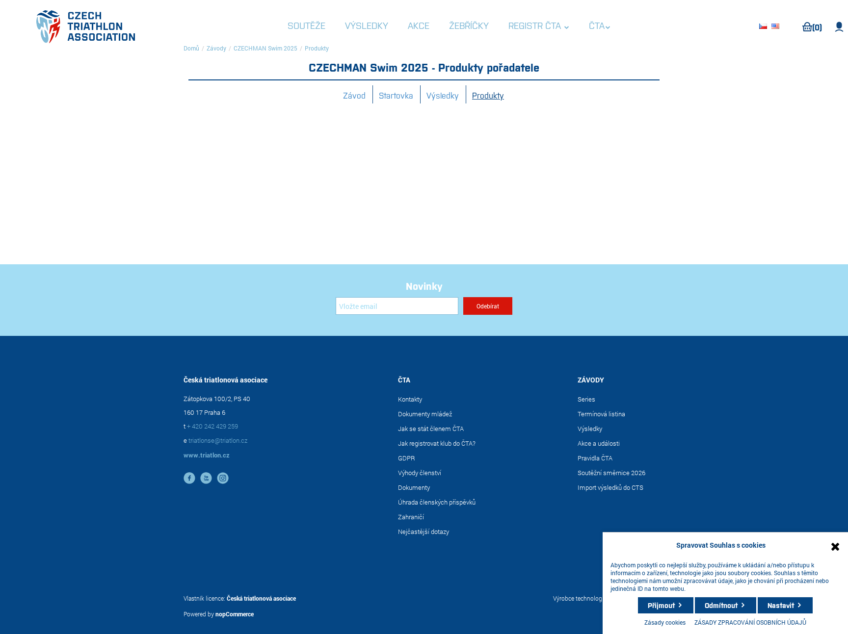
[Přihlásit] (839, 27)
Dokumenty (414, 487)
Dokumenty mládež (425, 413)
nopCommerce (234, 614)
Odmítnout (721, 605)
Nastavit (781, 605)
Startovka (396, 95)
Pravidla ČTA (595, 458)
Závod (354, 95)
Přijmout (661, 605)
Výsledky (442, 95)
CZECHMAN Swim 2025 (265, 48)
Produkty (488, 95)
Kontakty (410, 399)
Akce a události (599, 443)
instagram (223, 478)
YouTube (206, 478)
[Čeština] (764, 27)
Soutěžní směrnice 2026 (611, 472)
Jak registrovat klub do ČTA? (437, 443)
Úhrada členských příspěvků (437, 502)
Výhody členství (419, 472)
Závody (216, 48)
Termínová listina (601, 413)
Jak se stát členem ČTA (431, 428)
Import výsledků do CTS (610, 487)
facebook (189, 478)
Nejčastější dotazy (423, 531)
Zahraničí (411, 516)
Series (586, 399)
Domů (191, 48)
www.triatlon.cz (207, 455)
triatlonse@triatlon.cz (217, 440)
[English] (776, 27)
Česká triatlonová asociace (261, 598)
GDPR (406, 458)
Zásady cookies (665, 622)
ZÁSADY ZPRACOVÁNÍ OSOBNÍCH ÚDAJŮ (750, 622)
